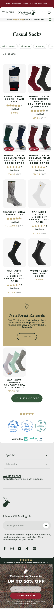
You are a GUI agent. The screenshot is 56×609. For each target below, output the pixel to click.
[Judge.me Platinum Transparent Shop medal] (41, 426)
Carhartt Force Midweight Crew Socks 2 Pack (39, 217)
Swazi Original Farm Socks (14, 213)
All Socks (25, 46)
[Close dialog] (51, 566)
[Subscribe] (46, 525)
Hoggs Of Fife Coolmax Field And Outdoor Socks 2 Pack (14, 159)
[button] (13, 105)
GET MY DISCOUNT (26, 596)
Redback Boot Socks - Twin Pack (14, 99)
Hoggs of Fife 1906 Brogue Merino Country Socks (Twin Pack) (39, 101)
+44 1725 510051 (12, 476)
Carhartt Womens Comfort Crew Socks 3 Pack (14, 384)
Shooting (40, 46)
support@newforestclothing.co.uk (23, 479)
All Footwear (8, 46)
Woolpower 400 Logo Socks (39, 273)
